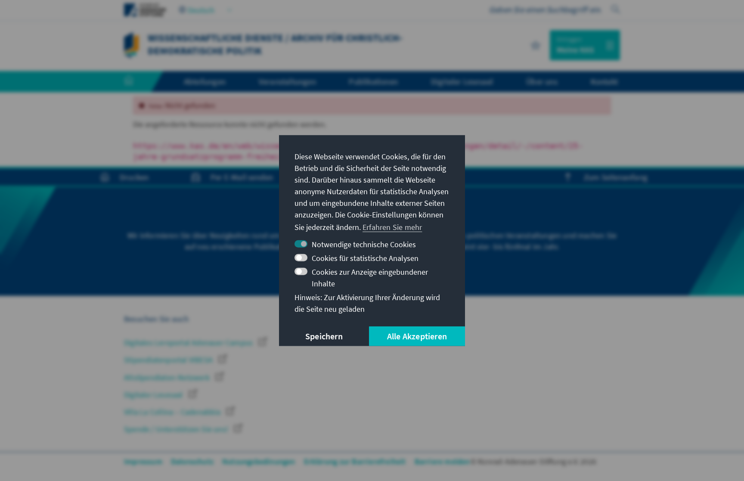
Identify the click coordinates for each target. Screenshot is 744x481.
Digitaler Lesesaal (154, 395)
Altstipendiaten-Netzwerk (167, 377)
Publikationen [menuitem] (373, 81)
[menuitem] (137, 82)
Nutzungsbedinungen (258, 461)
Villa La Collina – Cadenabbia (173, 412)
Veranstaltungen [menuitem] (287, 81)
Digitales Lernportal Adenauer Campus (189, 343)
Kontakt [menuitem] (604, 81)
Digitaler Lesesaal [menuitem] (462, 81)
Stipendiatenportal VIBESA (169, 360)
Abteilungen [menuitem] (205, 81)
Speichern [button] (324, 336)
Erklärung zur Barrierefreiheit (355, 461)
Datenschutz (192, 461)
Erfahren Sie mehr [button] (392, 227)
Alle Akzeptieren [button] (417, 336)
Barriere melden (442, 461)
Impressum (143, 461)
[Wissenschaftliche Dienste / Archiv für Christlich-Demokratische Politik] (131, 44)
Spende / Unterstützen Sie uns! (177, 429)
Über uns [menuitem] (542, 81)
